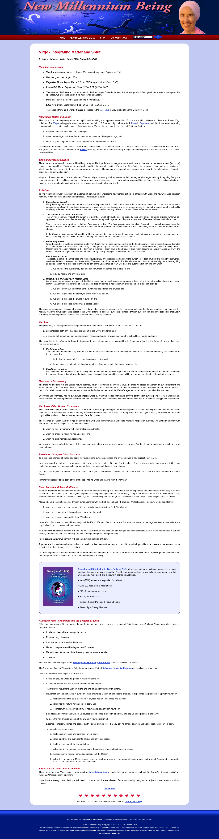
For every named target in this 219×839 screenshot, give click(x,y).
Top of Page (109, 788)
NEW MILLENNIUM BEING (83, 38)
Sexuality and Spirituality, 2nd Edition (91, 662)
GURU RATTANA (119, 38)
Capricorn (145, 123)
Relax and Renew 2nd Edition (117, 668)
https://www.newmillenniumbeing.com (85, 830)
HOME (62, 38)
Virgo (56, 123)
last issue (104, 110)
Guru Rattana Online (99, 772)
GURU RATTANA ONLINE (93, 819)
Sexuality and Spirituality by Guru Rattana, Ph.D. (102, 569)
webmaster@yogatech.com (109, 833)
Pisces (83, 149)
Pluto (134, 123)
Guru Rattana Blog (133, 802)
